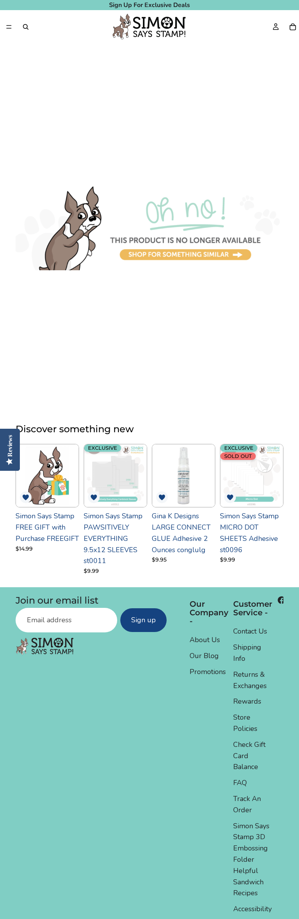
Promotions (208, 671)
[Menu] (9, 27)
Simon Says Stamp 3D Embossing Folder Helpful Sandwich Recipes (251, 859)
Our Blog (204, 655)
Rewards (247, 701)
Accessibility (252, 909)
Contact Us (250, 631)
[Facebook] (281, 600)
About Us (205, 640)
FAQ (240, 782)
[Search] (25, 26)
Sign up (143, 620)
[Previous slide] (92, 475)
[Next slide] (138, 475)
